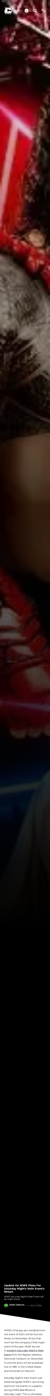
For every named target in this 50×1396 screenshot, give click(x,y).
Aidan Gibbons (16, 1305)
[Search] (35, 11)
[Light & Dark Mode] (26, 11)
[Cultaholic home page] (14, 10)
